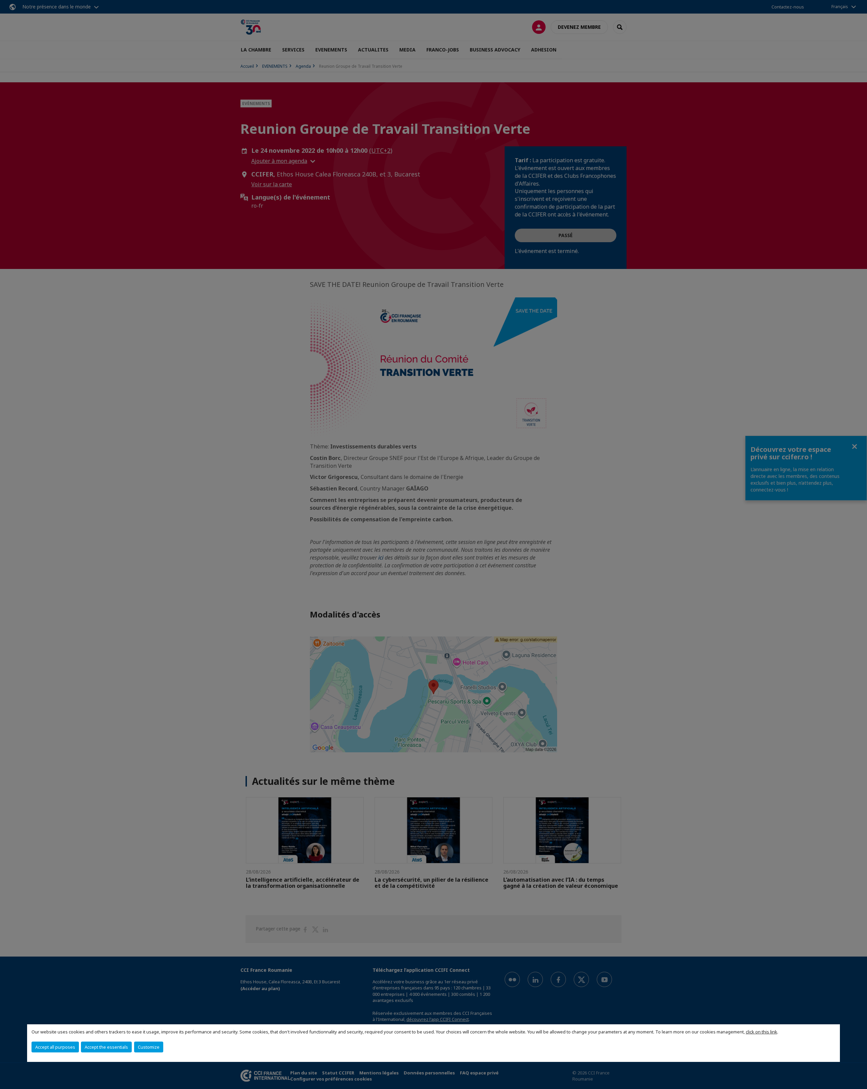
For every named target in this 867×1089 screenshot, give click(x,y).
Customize (149, 1047)
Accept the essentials (106, 1047)
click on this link (761, 1032)
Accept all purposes (55, 1047)
